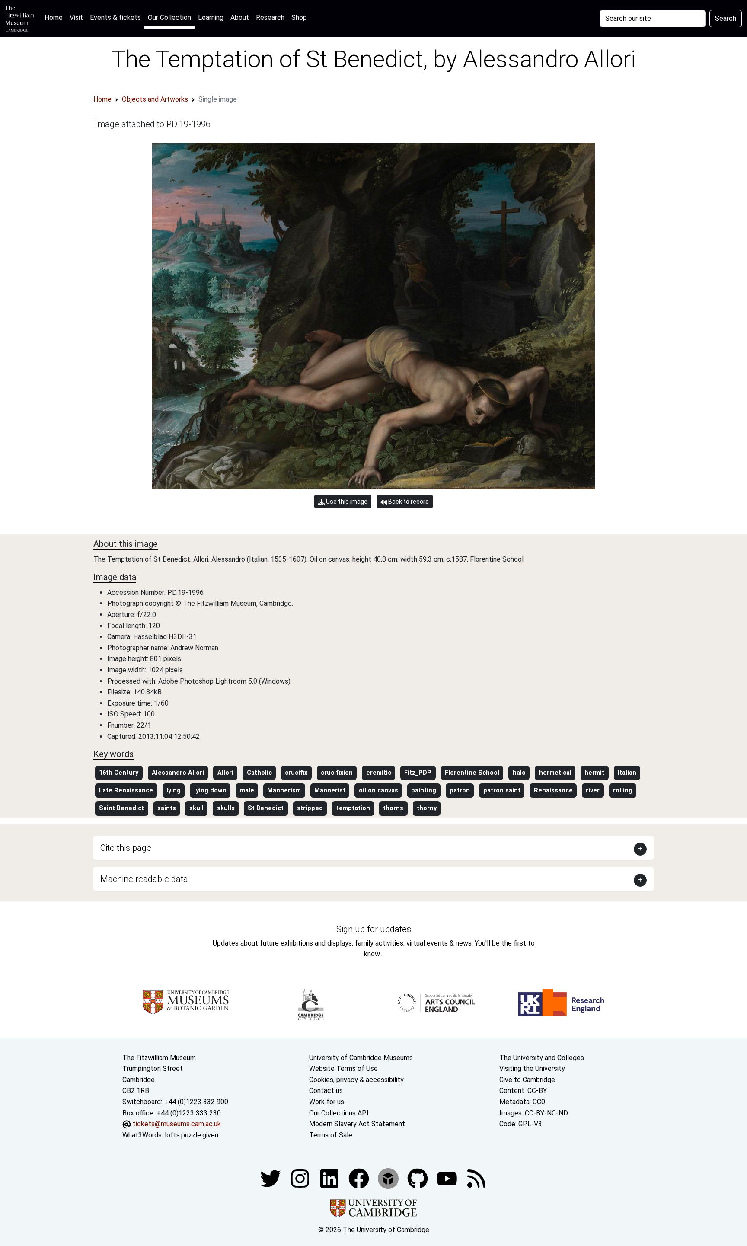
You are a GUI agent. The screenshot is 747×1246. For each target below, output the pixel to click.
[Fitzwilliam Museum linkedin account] (359, 1178)
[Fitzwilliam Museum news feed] (476, 1178)
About (239, 17)
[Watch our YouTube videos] (448, 1178)
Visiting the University (532, 1068)
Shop (299, 17)
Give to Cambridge (527, 1080)
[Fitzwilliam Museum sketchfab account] (389, 1178)
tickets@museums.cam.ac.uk (177, 1124)
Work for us (326, 1102)
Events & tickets (115, 17)
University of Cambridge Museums (361, 1058)
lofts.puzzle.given (191, 1135)
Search (725, 18)
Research (270, 17)
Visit (76, 17)
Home (55, 17)
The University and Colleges (541, 1058)
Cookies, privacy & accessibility (356, 1080)
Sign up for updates (373, 929)
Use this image (346, 501)
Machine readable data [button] (144, 879)
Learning (210, 17)
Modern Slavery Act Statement (357, 1124)
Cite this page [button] (125, 848)
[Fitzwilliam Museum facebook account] (330, 1178)
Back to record (408, 501)
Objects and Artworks (155, 99)
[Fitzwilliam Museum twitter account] (271, 1178)
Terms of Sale (330, 1135)
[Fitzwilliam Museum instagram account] (301, 1178)
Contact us (326, 1090)
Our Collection (169, 17)
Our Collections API (339, 1113)
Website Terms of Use (343, 1068)
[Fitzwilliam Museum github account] (418, 1178)
